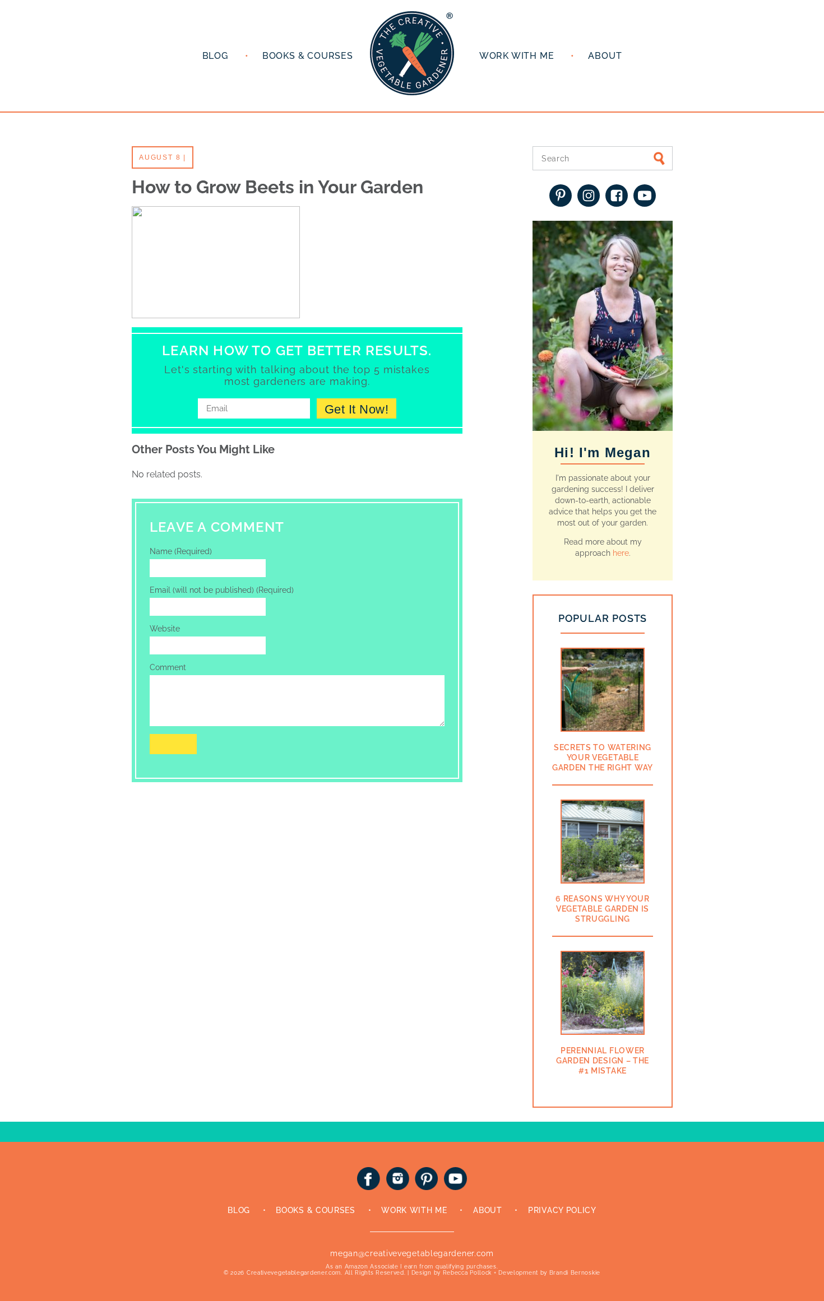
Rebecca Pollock (467, 1273)
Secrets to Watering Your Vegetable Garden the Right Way (602, 757)
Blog (215, 55)
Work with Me (516, 55)
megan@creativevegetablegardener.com (412, 1253)
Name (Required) (181, 551)
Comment (168, 667)
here (621, 553)
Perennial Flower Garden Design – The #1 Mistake (602, 1060)
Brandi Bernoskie (574, 1273)
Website (165, 628)
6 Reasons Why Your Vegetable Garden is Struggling (602, 908)
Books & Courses (307, 55)
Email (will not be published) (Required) (222, 590)
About (605, 55)
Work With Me (414, 1210)
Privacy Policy (562, 1210)
